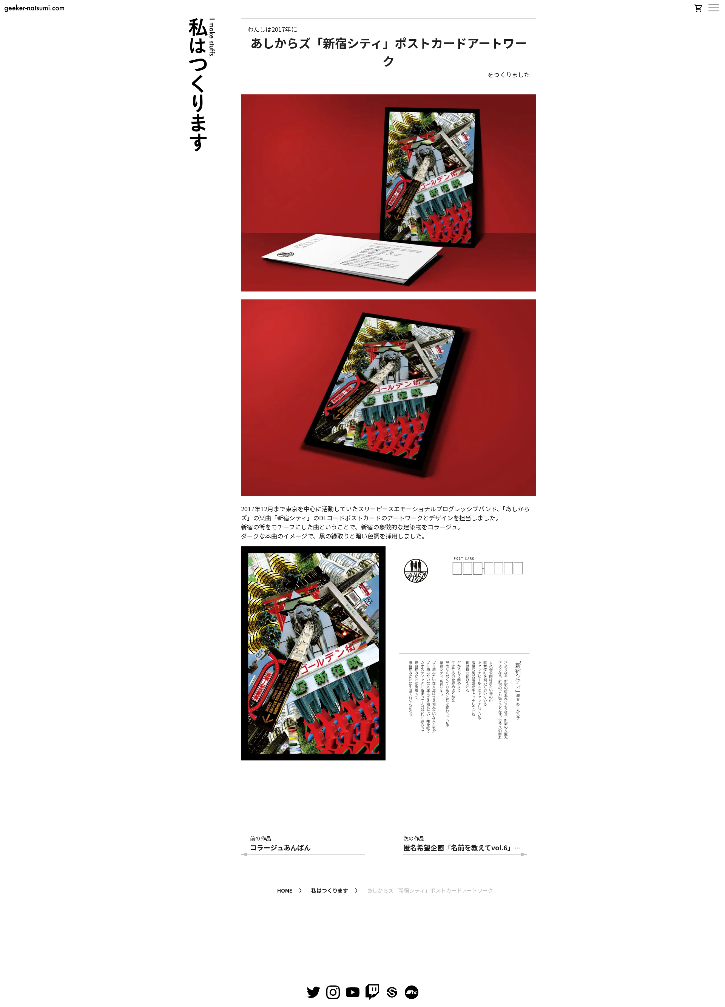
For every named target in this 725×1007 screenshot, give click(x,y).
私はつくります (329, 890)
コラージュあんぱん (280, 847)
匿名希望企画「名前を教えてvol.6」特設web (472, 847)
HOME (284, 890)
